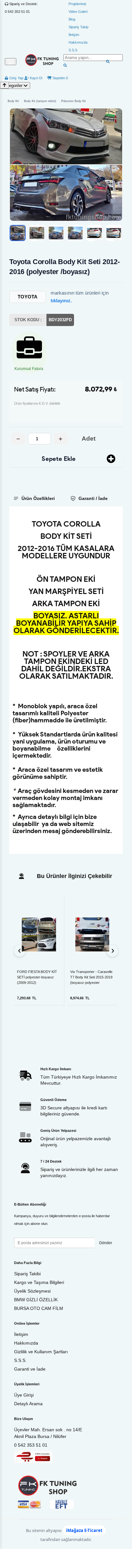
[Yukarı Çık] (4, 85)
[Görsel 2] (37, 233)
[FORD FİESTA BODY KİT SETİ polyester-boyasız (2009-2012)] (39, 934)
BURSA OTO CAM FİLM (38, 1308)
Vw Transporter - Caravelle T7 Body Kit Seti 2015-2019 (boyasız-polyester (91, 977)
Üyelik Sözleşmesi (32, 1291)
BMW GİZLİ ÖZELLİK (36, 1299)
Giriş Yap (15, 78)
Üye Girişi (24, 1395)
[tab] (36, 498)
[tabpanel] (66, 680)
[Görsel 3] (56, 233)
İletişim (74, 35)
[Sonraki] (112, 951)
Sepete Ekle (59, 458)
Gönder (105, 1243)
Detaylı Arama (28, 1403)
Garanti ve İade (29, 1369)
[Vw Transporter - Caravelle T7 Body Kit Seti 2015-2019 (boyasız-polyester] (92, 934)
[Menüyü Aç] (10, 61)
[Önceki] (19, 951)
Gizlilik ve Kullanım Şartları (41, 1351)
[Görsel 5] (95, 233)
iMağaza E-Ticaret (84, 1530)
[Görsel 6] (114, 233)
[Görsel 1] (18, 233)
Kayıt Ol (35, 78)
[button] (66, 164)
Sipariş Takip (78, 27)
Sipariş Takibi (27, 1273)
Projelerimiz (78, 4)
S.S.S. (20, 1360)
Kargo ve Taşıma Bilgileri (39, 1282)
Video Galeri (78, 11)
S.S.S (73, 50)
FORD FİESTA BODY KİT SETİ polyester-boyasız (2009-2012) (37, 977)
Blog (72, 19)
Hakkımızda (78, 42)
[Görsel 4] (75, 233)
